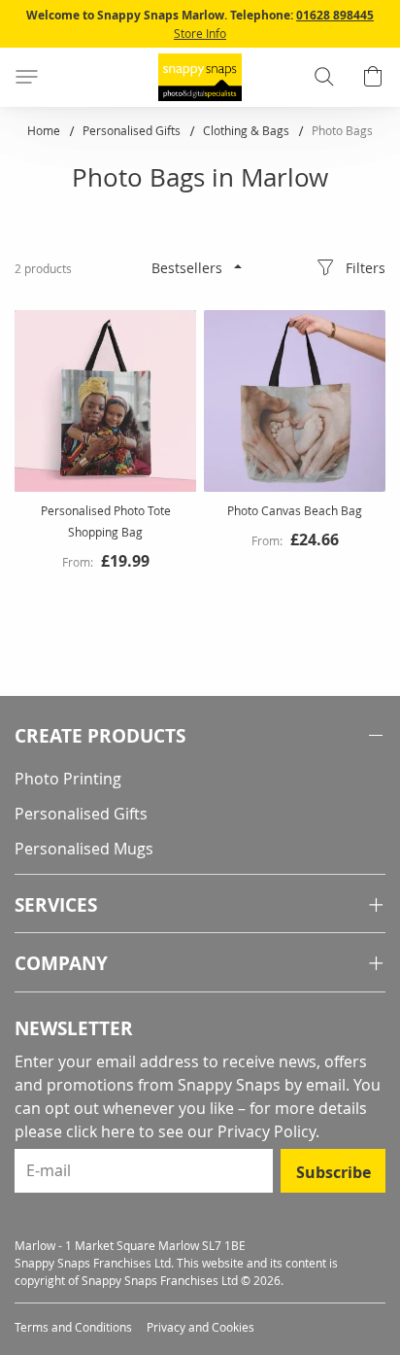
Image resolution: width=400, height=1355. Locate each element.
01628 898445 (335, 15)
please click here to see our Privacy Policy (165, 1131)
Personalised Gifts (133, 130)
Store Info (200, 33)
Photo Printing (68, 778)
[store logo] (200, 77)
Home (45, 130)
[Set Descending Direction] (238, 266)
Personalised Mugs (84, 848)
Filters (365, 268)
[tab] (200, 736)
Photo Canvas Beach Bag (294, 510)
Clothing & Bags (247, 130)
